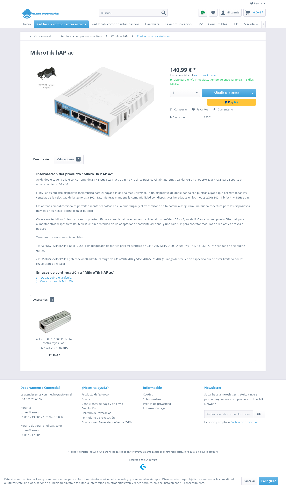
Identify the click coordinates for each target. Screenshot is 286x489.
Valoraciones (68, 159)
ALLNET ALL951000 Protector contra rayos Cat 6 (54, 341)
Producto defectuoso (95, 394)
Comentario (225, 109)
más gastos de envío (204, 75)
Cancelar (249, 481)
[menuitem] (133, 13)
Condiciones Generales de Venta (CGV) (107, 422)
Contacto (87, 399)
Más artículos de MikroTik (56, 281)
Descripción (41, 159)
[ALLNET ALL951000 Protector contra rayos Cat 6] (54, 321)
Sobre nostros (152, 399)
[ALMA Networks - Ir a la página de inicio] (40, 14)
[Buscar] (164, 13)
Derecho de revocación (96, 413)
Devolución (89, 408)
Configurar (268, 481)
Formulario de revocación (98, 417)
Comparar (180, 109)
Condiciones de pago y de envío (102, 404)
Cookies (148, 394)
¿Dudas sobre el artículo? (55, 277)
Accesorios (43, 299)
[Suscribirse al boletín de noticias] (259, 414)
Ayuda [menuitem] (258, 3)
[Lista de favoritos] (213, 13)
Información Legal (154, 408)
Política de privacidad (157, 404)
